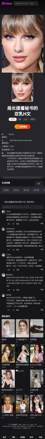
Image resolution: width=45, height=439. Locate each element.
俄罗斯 (33, 119)
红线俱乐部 (34, 390)
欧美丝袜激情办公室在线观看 (8, 390)
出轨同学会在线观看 (22, 415)
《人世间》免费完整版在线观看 (8, 415)
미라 (14, 140)
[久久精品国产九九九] (22, 328)
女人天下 (19, 390)
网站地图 (14, 424)
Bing (24, 424)
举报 (41, 223)
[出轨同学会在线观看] (22, 404)
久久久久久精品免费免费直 (36, 365)
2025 (25, 119)
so (27, 424)
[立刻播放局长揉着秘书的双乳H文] (22, 87)
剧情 (19, 119)
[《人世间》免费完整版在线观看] (8, 404)
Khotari (11, 134)
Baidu (19, 424)
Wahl (30, 140)
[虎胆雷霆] (36, 328)
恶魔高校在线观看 (22, 365)
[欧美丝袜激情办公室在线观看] (8, 379)
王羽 (11, 140)
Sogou (31, 424)
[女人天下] (22, 379)
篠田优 (4, 339)
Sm (36, 424)
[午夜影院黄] (8, 353)
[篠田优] (8, 328)
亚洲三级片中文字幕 (36, 415)
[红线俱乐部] (36, 379)
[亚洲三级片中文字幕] (36, 404)
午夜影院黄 (6, 365)
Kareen (25, 140)
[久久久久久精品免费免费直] (36, 353)
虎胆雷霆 (33, 339)
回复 (17, 224)
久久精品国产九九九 (22, 339)
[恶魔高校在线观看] (22, 353)
